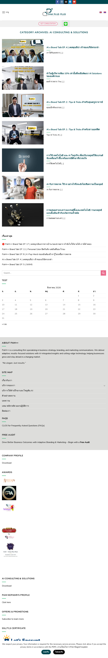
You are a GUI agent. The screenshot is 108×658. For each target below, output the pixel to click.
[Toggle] (104, 385)
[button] (5, 12)
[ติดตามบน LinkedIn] (70, 2)
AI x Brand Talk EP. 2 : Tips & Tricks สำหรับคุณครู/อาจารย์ (74, 102)
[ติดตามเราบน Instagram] (62, 2)
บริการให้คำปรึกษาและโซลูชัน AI (17, 390)
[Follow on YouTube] (74, 2)
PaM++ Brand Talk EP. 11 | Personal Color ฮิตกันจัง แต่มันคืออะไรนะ (33, 249)
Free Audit (85, 442)
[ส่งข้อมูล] (103, 272)
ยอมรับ (46, 652)
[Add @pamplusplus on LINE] (66, 23)
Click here (6, 602)
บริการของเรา (8, 385)
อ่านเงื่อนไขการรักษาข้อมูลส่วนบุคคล (72, 647)
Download (6, 462)
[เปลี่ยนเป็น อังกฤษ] (100, 12)
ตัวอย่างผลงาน (8, 395)
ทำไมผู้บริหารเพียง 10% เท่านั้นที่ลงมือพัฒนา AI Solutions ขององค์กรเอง (74, 75)
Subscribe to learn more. (13, 619)
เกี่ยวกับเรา (7, 380)
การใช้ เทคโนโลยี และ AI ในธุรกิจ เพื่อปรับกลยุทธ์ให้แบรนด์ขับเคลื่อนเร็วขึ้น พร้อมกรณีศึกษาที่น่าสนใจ (74, 157)
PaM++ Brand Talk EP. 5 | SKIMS (17, 264)
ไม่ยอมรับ (59, 652)
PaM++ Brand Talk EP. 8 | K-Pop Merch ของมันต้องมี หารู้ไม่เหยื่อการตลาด (36, 254)
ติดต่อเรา (6, 410)
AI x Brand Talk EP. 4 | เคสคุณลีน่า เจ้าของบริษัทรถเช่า (72, 47)
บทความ (6, 400)
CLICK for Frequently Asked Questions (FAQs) (23, 425)
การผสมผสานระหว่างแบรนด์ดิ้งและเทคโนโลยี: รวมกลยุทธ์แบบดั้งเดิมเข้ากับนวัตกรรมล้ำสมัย (74, 211)
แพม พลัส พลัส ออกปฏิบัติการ (15, 405)
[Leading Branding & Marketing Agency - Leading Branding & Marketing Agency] (54, 12)
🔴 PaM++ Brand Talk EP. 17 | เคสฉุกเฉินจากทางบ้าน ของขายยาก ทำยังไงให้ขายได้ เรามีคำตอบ (46, 244)
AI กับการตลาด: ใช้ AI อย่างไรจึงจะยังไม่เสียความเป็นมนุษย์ (74, 184)
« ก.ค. (4, 324)
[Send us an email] (66, 2)
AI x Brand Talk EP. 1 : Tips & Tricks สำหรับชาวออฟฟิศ (73, 129)
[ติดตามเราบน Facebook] (57, 2)
